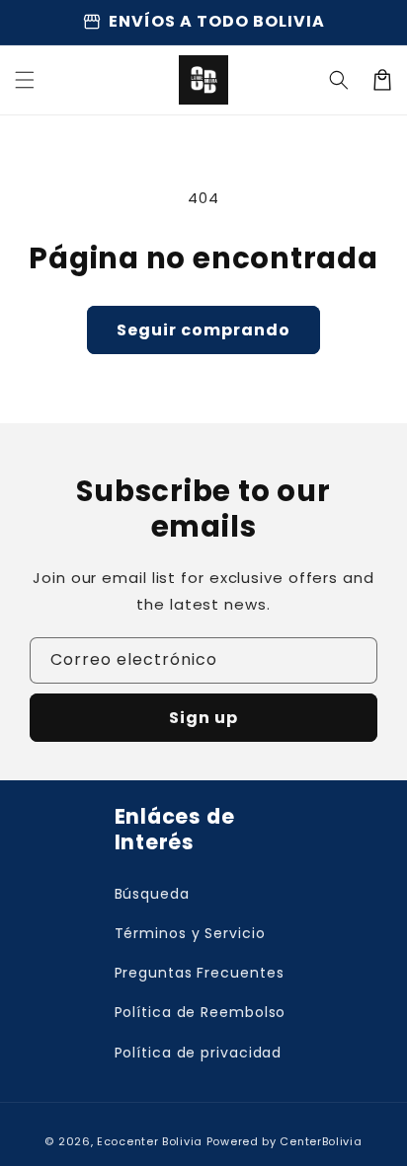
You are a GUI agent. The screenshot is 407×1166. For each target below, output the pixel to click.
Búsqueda (152, 894)
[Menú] (24, 80)
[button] (339, 80)
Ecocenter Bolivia (150, 1141)
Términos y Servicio (190, 933)
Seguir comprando (203, 330)
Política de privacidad (199, 1052)
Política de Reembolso (200, 1012)
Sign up (203, 717)
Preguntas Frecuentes (200, 973)
